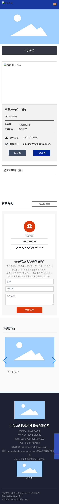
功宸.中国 (41, 451)
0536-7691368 (28, 439)
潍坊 (21, 499)
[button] (5, 360)
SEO (27, 499)
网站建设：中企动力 (10, 499)
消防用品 (23, 129)
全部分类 (29, 50)
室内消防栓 (13, 371)
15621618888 (30, 137)
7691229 (40, 439)
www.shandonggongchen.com (22, 451)
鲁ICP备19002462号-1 (12, 496)
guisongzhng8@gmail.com (37, 144)
